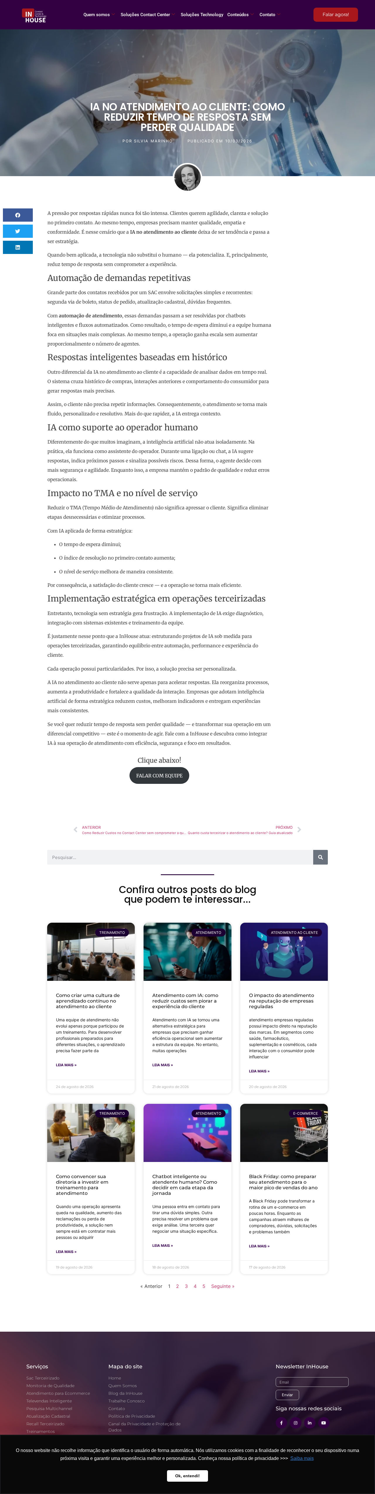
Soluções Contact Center (145, 14)
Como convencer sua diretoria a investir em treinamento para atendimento (82, 1185)
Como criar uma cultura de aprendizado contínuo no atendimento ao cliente (88, 1001)
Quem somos (96, 14)
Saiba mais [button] (302, 1458)
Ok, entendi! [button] (187, 1475)
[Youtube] (324, 1423)
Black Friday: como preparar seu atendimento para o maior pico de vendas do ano (283, 1182)
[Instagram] (295, 1423)
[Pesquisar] (320, 857)
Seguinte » (223, 1286)
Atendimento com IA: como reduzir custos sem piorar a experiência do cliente (185, 1001)
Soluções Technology (202, 14)
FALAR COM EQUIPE (159, 776)
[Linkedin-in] (310, 1423)
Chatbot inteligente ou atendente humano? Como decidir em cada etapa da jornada (184, 1185)
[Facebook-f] (281, 1423)
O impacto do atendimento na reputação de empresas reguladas (281, 1001)
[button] (18, 215)
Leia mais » (66, 1065)
